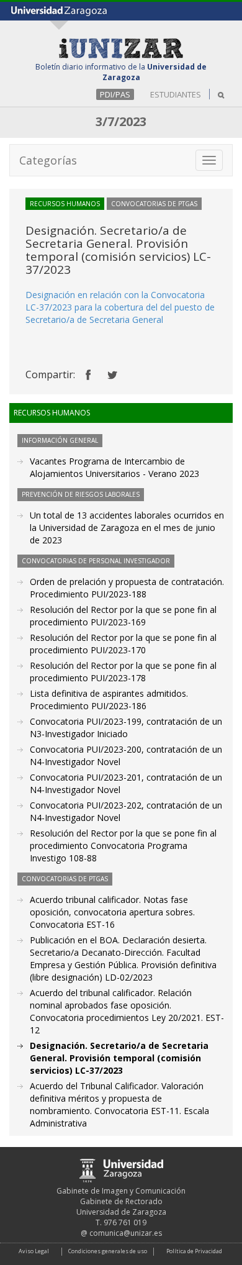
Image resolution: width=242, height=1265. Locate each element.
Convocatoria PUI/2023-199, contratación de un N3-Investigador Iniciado (126, 727)
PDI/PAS (115, 94)
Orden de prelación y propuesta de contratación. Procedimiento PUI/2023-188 (127, 588)
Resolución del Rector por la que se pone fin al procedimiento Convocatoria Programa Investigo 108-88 (123, 845)
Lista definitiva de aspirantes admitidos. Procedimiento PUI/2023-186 (109, 699)
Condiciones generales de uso (107, 1251)
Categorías (48, 160)
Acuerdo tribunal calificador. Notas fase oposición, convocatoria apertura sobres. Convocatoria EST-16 (112, 912)
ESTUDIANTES (175, 94)
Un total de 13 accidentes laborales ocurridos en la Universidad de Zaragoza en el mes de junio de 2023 (127, 527)
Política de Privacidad (194, 1251)
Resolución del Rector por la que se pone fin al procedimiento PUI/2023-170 (123, 644)
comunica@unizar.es (125, 1233)
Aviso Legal (34, 1251)
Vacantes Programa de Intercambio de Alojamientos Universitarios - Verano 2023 (114, 467)
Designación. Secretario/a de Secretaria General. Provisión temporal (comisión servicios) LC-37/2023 (119, 1058)
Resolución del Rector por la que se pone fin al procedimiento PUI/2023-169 (123, 616)
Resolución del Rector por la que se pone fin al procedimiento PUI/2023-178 (123, 672)
